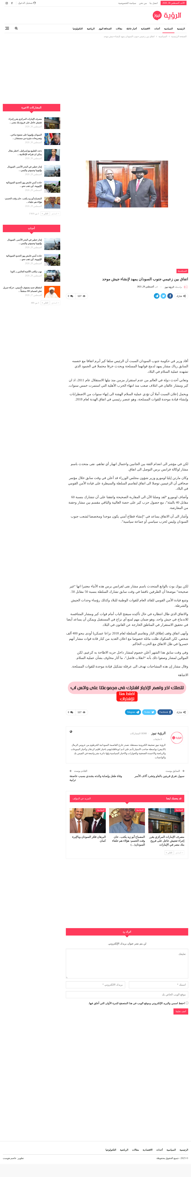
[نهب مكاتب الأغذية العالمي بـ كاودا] (52, 276)
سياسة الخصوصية (127, 3)
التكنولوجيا (78, 28)
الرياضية (91, 28)
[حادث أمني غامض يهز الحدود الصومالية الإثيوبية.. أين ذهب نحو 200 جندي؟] (52, 187)
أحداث (157, 28)
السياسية (168, 28)
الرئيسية (181, 28)
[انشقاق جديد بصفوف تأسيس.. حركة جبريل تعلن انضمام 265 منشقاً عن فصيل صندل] (52, 292)
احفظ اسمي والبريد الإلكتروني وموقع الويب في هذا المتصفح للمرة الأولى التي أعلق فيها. (136, 1003)
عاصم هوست (9, 1158)
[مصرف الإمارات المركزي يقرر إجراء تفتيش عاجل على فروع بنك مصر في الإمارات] (166, 820)
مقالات (119, 28)
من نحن (143, 3)
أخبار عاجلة (131, 28)
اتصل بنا (154, 3)
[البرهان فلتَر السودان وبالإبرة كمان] (88, 820)
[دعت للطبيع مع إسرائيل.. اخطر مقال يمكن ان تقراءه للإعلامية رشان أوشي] (52, 155)
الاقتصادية (145, 28)
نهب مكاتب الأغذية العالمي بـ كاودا (26, 271)
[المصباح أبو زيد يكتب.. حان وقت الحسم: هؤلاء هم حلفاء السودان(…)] (127, 820)
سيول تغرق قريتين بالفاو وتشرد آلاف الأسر (159, 776)
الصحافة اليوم (105, 28)
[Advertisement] (95, 64)
